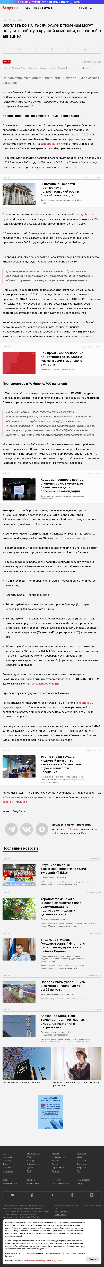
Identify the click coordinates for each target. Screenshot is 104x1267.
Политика (7, 1160)
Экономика (81, 1164)
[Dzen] (72, 1195)
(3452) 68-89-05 (62, 1211)
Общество (32, 1157)
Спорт (5, 1164)
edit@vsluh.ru (60, 1214)
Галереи (31, 1180)
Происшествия (43, 8)
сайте (28, 679)
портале (8, 735)
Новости (13, 20)
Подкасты (81, 1160)
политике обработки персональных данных (43, 1261)
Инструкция (8, 1171)
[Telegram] (52, 1195)
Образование (33, 1164)
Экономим (81, 1153)
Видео (5, 1180)
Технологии (8, 1168)
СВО (27, 8)
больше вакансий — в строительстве (28, 797)
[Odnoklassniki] (32, 1195)
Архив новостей (10, 1183)
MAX (83, 833)
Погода (55, 1171)
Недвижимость (59, 1157)
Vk (55, 833)
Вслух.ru (10, 8)
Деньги (21, 20)
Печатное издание (60, 1183)
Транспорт (7, 1157)
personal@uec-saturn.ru (45, 683)
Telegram (73, 829)
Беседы (55, 1153)
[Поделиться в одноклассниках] (52, 50)
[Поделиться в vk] (19, 50)
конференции (49, 143)
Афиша (55, 1164)
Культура (31, 1160)
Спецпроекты (33, 1183)
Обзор (79, 1157)
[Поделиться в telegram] (84, 50)
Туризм (30, 1168)
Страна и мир (58, 1168)
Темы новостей (83, 1180)
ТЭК (29, 1171)
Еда (78, 1171)
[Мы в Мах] (83, 8)
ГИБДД (80, 1183)
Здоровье (81, 1168)
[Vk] (12, 1195)
